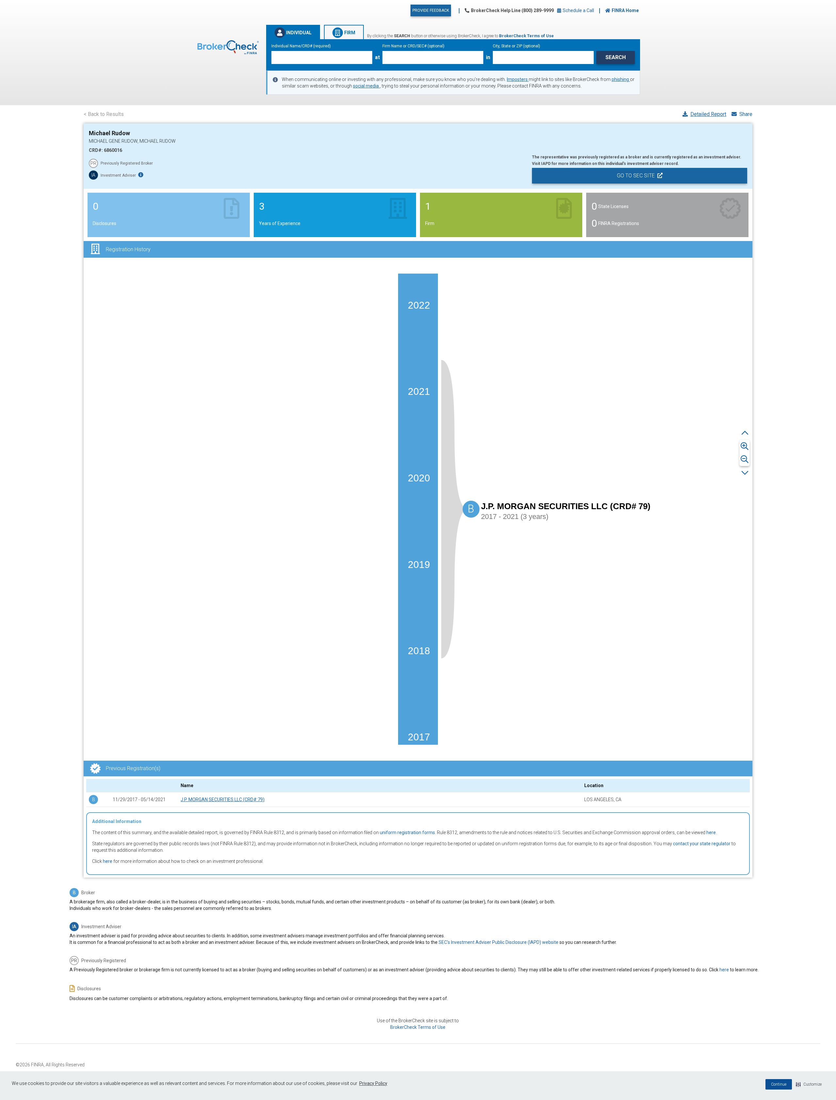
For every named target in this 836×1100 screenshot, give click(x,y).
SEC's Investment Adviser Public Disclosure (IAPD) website (498, 942)
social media (366, 86)
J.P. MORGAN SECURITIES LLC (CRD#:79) (223, 799)
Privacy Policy (373, 1083)
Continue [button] (778, 1084)
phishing (621, 79)
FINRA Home (625, 10)
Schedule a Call (578, 10)
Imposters (518, 79)
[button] (809, 1084)
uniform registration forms (407, 832)
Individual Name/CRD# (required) (301, 46)
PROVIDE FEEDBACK (430, 10)
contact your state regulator (702, 843)
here (711, 832)
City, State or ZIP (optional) (516, 46)
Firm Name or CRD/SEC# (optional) (413, 46)
